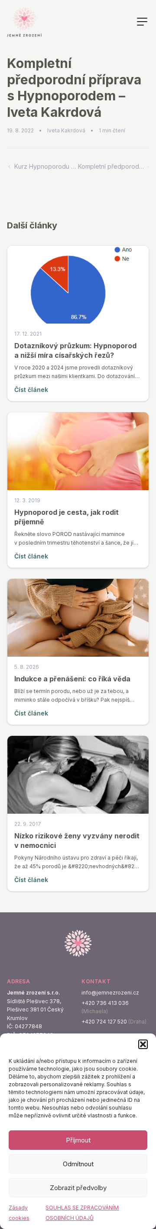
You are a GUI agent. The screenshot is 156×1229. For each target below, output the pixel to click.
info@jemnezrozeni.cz (110, 992)
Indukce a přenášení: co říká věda (72, 678)
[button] (143, 1044)
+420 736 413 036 (105, 1003)
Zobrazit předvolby (78, 1188)
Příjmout (78, 1140)
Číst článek (31, 389)
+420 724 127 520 (104, 1021)
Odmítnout (78, 1164)
